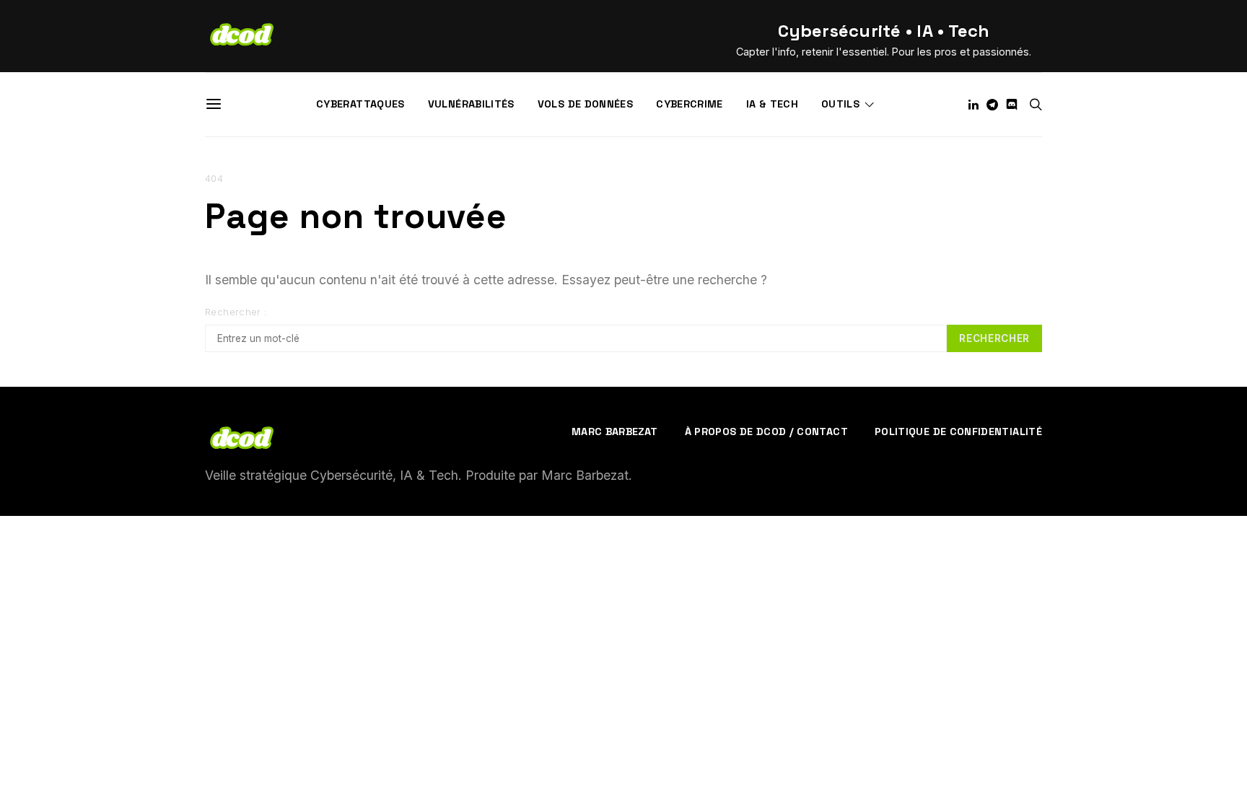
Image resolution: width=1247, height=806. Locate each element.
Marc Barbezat (615, 431)
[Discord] (1012, 104)
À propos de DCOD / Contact (766, 431)
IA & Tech (772, 103)
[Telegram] (992, 104)
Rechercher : (236, 312)
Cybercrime (689, 103)
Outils (840, 103)
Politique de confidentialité (958, 431)
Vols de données (585, 103)
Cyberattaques (360, 103)
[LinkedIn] (973, 104)
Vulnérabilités (471, 103)
